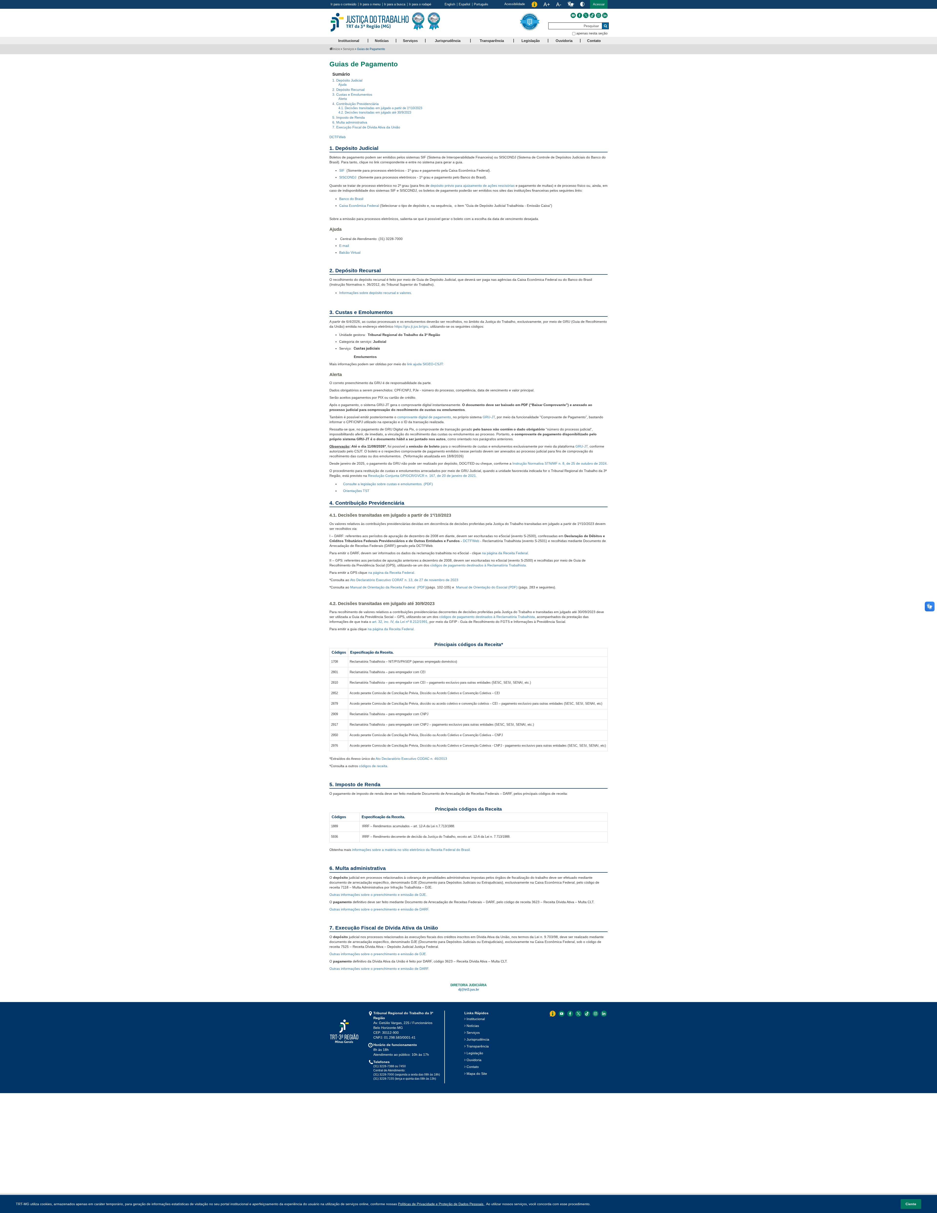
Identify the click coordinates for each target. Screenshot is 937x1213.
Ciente (911, 1204)
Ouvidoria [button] (564, 41)
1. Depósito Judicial (347, 80)
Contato (473, 1067)
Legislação (475, 1053)
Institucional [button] (348, 41)
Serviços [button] (410, 41)
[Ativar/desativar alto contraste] (582, 4)
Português (481, 4)
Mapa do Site (477, 1074)
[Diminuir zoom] (559, 4)
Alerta (342, 99)
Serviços (348, 49)
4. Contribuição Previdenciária (355, 104)
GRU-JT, (582, 446)
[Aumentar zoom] (546, 4)
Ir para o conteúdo (343, 4)
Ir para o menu (370, 4)
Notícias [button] (382, 41)
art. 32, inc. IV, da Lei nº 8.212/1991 (400, 622)
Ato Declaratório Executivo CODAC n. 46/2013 (411, 759)
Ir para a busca (394, 4)
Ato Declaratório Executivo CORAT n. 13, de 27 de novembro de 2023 (404, 580)
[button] (599, 4)
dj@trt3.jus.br (468, 989)
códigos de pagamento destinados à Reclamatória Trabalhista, (488, 617)
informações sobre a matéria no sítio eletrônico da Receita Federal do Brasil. (411, 850)
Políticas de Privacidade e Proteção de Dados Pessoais (441, 1204)
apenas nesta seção (592, 33)
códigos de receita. (373, 766)
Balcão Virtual (349, 252)
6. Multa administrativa (349, 122)
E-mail (344, 246)
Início (336, 49)
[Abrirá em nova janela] (573, 15)
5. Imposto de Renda (348, 117)
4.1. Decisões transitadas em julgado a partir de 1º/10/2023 (380, 108)
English (450, 4)
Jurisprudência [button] (447, 41)
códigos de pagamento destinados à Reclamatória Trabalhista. (479, 565)
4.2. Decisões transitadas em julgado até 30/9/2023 (374, 112)
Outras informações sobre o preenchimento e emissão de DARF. (379, 909)
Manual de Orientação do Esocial (481, 587)
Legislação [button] (530, 41)
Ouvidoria (474, 1060)
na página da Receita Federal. (505, 553)
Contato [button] (594, 41)
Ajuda (342, 84)
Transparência (478, 1046)
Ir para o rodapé (420, 4)
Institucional (476, 1019)
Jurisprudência (478, 1039)
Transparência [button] (492, 41)
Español (464, 4)
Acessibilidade (514, 4)
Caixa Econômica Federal (359, 206)
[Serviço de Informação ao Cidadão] (534, 4)
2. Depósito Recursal (348, 90)
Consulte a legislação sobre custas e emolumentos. (383, 484)
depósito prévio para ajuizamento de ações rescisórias (472, 186)
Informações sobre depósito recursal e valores (375, 293)
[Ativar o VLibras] (570, 4)
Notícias (473, 1026)
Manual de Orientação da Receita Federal (383, 587)
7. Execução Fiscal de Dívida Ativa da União (366, 127)
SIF (342, 170)
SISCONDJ (347, 177)
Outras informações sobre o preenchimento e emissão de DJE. (378, 895)
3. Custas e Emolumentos (352, 94)
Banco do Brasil (351, 199)
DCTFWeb (337, 137)
